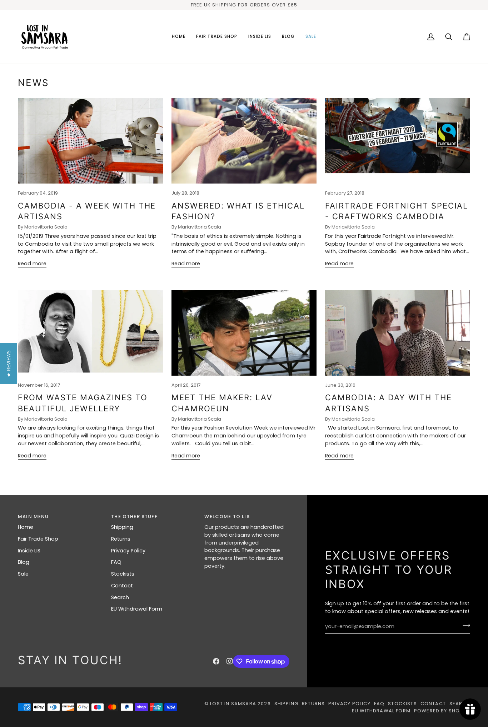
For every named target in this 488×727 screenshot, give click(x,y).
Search (120, 597)
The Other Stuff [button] (134, 516)
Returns (120, 538)
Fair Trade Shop (38, 538)
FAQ (116, 562)
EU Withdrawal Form (136, 608)
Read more (32, 263)
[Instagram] (229, 661)
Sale (23, 573)
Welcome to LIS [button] (226, 516)
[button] (217, 37)
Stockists (122, 573)
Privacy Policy (128, 550)
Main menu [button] (33, 516)
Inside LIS (29, 550)
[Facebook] (216, 661)
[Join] (464, 625)
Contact (122, 585)
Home (25, 527)
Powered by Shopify (442, 710)
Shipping (122, 527)
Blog (23, 562)
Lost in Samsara (233, 703)
